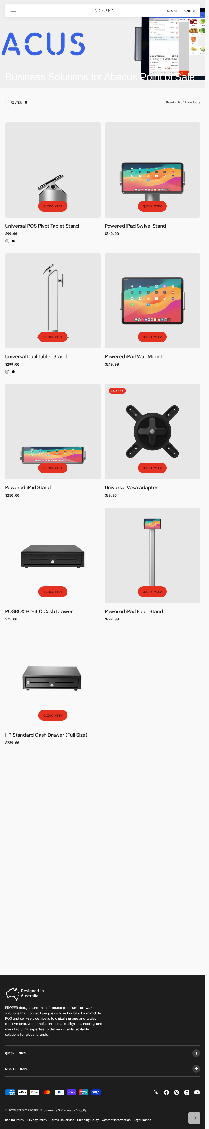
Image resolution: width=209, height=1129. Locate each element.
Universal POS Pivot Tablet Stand (42, 225)
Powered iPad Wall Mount (133, 356)
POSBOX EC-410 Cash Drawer (39, 611)
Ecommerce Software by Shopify (63, 1110)
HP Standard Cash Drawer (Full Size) (46, 735)
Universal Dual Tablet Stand (36, 356)
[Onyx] (13, 241)
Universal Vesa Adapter (131, 487)
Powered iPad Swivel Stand (135, 225)
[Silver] (7, 241)
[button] (14, 11)
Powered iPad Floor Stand (134, 611)
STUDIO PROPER (28, 1110)
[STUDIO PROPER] (102, 10)
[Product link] (53, 170)
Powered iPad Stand (28, 487)
